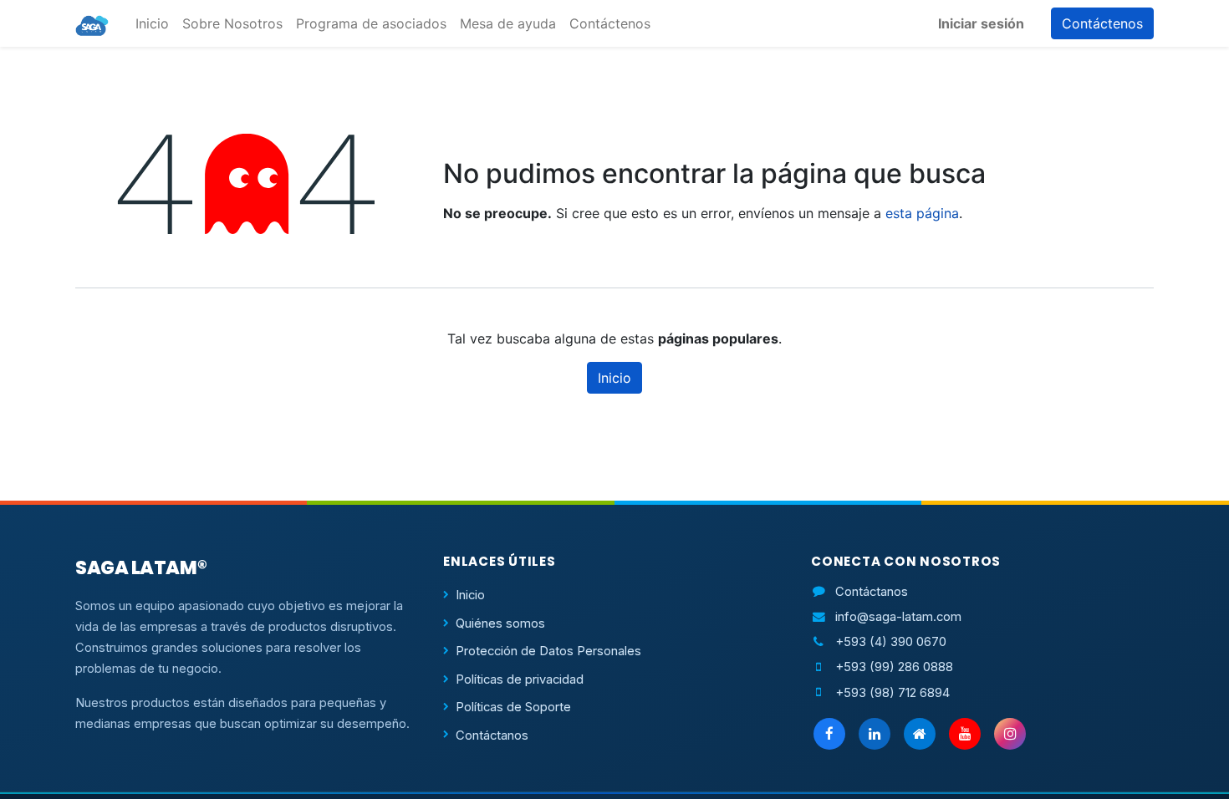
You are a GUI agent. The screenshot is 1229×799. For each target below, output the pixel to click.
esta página (922, 213)
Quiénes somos (500, 623)
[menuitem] (152, 23)
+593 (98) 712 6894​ (892, 692)
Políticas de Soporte (513, 707)
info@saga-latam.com (898, 616)
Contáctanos (492, 735)
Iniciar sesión (981, 23)
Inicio (614, 377)
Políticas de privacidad (520, 679)
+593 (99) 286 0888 (894, 666)
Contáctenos (1102, 23)
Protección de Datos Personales (548, 651)
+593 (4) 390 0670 (890, 641)
